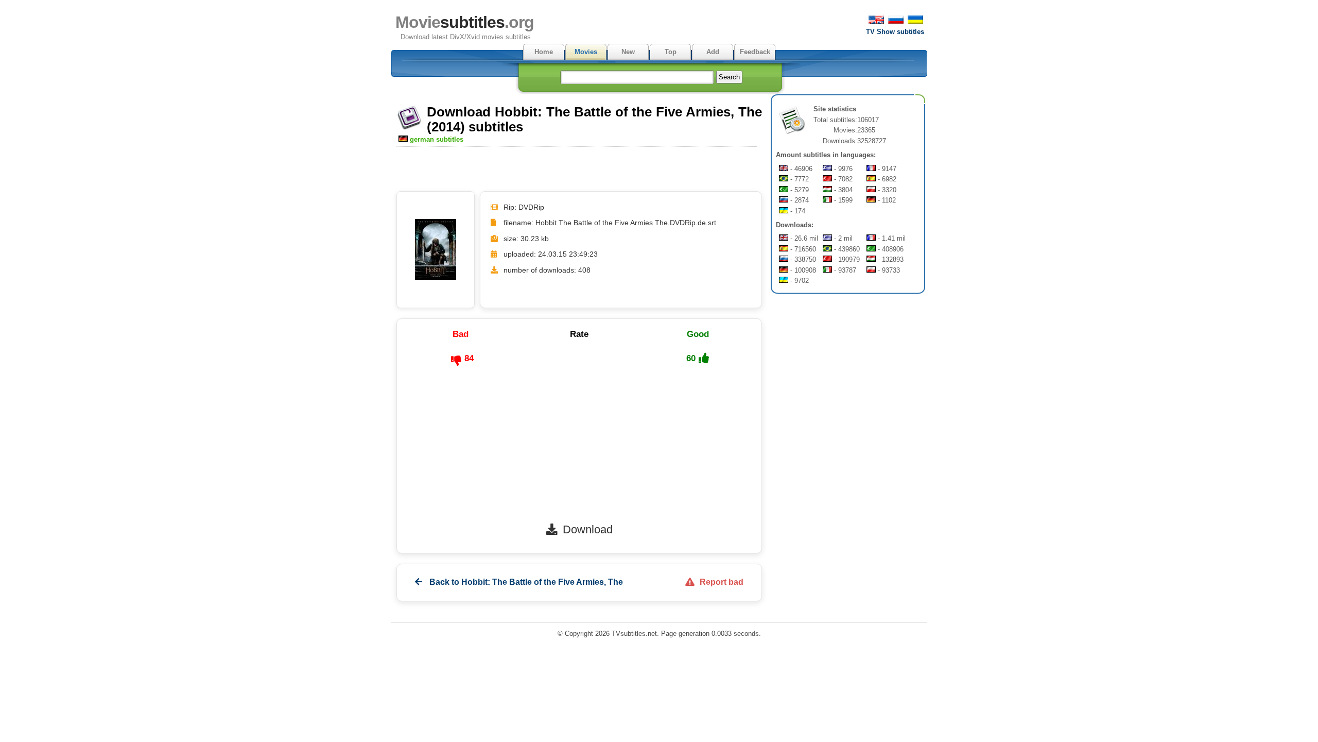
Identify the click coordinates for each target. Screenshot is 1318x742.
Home (543, 52)
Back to (525, 582)
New (628, 52)
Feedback (755, 52)
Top (671, 52)
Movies (586, 52)
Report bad (721, 582)
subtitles (464, 22)
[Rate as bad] (456, 360)
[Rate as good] (704, 358)
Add (712, 52)
